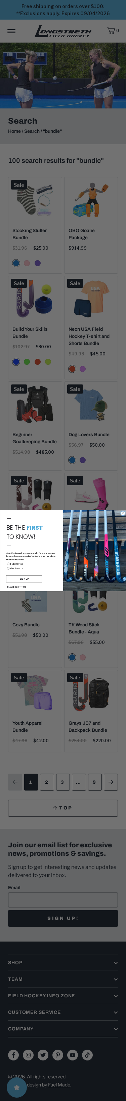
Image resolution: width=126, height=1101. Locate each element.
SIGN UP (24, 578)
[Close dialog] (123, 513)
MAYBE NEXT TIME (16, 586)
